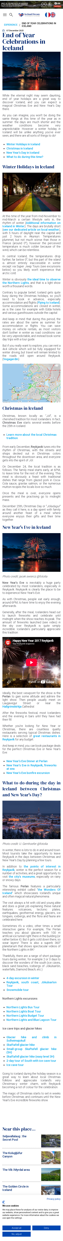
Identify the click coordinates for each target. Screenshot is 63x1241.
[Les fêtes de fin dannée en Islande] (47, 14)
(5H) (9, 1052)
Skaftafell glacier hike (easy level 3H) (30, 1056)
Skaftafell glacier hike (20, 1044)
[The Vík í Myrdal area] (51, 1180)
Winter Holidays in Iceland (23, 144)
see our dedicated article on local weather (31, 229)
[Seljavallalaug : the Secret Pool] (51, 1146)
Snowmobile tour (17, 990)
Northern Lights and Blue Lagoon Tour (31, 1019)
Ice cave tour (15, 1065)
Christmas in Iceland (19, 148)
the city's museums (22, 876)
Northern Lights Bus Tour (23, 1007)
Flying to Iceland (48, 302)
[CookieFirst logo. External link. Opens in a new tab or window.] (3, 1202)
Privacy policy (54, 1199)
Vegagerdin (10, 359)
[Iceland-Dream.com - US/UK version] (52, 14)
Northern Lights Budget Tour (25, 1015)
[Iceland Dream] (29, 15)
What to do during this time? (24, 156)
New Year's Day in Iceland (22, 152)
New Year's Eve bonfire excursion (28, 773)
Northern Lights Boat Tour (23, 1011)
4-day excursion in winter (22, 978)
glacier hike (48, 1049)
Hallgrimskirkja (11, 706)
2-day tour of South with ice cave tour (31, 1060)
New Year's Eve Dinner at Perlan (26, 761)
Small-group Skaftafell (23, 1049)
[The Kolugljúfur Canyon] (51, 1163)
